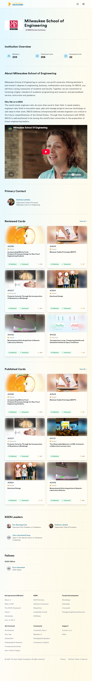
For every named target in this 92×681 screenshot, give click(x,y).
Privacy (63, 659)
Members (36, 634)
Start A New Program (12, 650)
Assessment (9, 638)
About (7, 600)
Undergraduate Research (13, 642)
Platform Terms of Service (77, 659)
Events (7, 612)
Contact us (66, 630)
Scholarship (9, 616)
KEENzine (37, 616)
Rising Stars (37, 608)
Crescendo (66, 608)
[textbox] (46, 130)
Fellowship (66, 604)
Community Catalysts (41, 642)
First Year (8, 634)
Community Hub (39, 630)
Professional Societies (13, 646)
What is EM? (9, 604)
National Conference (40, 604)
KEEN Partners (38, 600)
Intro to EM (9, 620)
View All (82, 221)
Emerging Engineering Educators (73, 612)
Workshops (66, 600)
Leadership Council (40, 612)
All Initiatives (9, 630)
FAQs (64, 634)
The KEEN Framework (13, 608)
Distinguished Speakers (41, 638)
